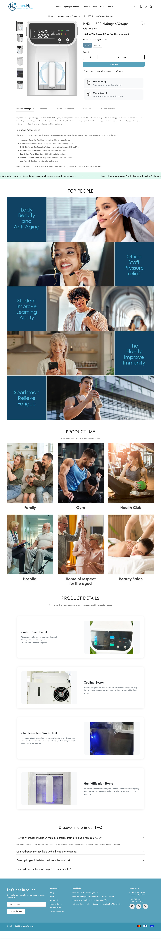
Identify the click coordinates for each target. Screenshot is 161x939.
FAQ (102, 6)
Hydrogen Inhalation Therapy (67, 16)
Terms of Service (56, 904)
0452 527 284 (134, 899)
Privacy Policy (55, 907)
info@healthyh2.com (136, 902)
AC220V (97, 45)
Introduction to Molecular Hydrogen (85, 892)
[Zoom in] (73, 25)
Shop (86, 6)
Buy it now (114, 64)
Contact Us (54, 900)
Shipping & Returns (57, 911)
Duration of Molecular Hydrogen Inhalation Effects (90, 900)
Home (58, 6)
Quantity (86, 52)
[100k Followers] (138, 906)
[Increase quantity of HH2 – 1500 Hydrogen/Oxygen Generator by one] (95, 57)
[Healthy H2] (20, 6)
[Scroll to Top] (156, 927)
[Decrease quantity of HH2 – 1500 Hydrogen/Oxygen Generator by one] (85, 57)
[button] (150, 6)
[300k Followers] (132, 906)
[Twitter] (145, 906)
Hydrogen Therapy (71, 6)
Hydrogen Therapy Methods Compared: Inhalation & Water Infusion (96, 904)
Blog (95, 6)
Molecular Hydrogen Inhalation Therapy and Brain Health (93, 896)
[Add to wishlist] (142, 23)
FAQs (52, 896)
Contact (110, 6)
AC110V (87, 45)
